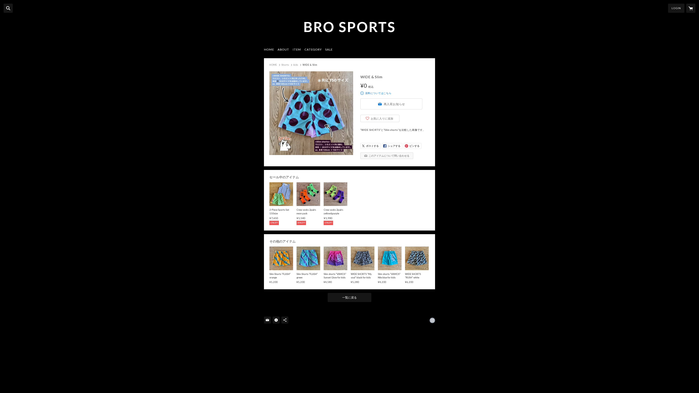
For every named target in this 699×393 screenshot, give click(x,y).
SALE (329, 49)
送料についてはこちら (378, 93)
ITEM (297, 49)
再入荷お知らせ (394, 104)
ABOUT (283, 49)
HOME (269, 49)
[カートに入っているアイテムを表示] (690, 8)
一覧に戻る (349, 297)
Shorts (285, 64)
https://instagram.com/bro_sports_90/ (432, 320)
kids (295, 64)
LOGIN (676, 8)
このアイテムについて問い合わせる (389, 155)
